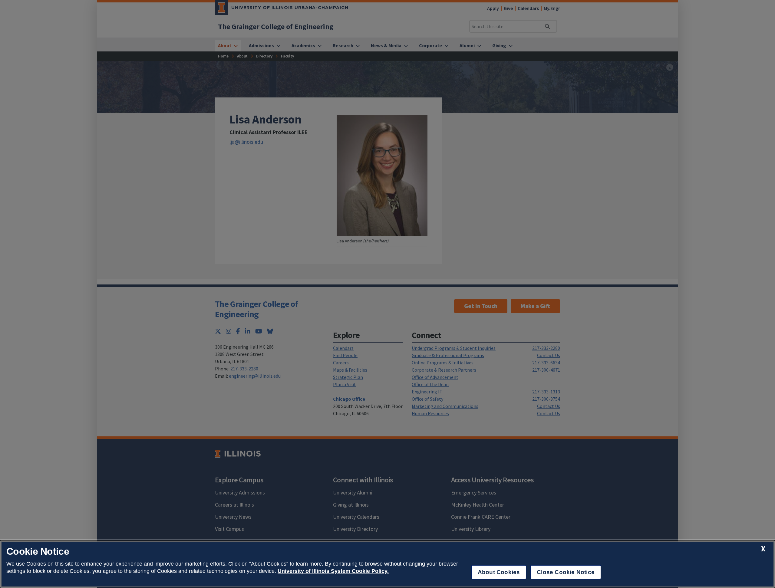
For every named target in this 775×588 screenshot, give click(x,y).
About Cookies (499, 572)
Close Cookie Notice (566, 572)
